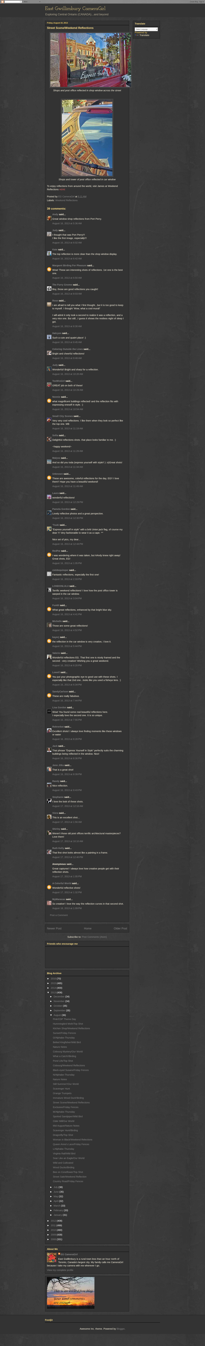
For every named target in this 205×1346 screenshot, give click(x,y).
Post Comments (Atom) (94, 937)
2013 (54, 992)
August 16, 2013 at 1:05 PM (67, 563)
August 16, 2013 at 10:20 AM (67, 374)
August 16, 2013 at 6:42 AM (67, 258)
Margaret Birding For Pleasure (69, 265)
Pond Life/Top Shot (63, 1061)
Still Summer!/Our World (66, 1084)
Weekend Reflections (66, 200)
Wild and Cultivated (63, 1162)
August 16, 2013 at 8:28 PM (67, 739)
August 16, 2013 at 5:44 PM (67, 646)
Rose (55, 300)
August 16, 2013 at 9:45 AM (67, 342)
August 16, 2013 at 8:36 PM (67, 758)
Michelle (57, 621)
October (58, 1006)
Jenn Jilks (58, 765)
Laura (55, 493)
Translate (144, 35)
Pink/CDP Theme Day (64, 1019)
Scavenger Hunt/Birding (65, 1130)
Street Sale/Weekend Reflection (69, 1176)
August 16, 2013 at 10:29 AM (67, 390)
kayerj (55, 637)
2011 (53, 1225)
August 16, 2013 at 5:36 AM (67, 223)
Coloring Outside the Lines (67, 349)
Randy (55, 781)
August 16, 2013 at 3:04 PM (67, 598)
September (60, 1010)
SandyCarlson (60, 691)
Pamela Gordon (61, 509)
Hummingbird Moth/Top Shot (68, 1023)
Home (87, 928)
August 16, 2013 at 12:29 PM (67, 502)
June (56, 1191)
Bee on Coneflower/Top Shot (68, 1172)
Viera (55, 813)
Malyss (56, 458)
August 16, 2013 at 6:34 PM (67, 684)
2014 (54, 988)
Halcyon (56, 333)
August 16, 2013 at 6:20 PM (67, 665)
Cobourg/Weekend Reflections (69, 1065)
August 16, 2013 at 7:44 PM (67, 700)
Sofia (55, 435)
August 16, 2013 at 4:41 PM (67, 614)
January (58, 1215)
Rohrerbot (58, 726)
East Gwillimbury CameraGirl (75, 8)
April (56, 1201)
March (57, 1205)
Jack (55, 746)
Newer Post (54, 928)
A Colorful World (61, 883)
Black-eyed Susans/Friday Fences (71, 1070)
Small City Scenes (62, 416)
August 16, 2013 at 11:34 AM (67, 467)
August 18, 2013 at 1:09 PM (67, 908)
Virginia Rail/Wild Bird (64, 1153)
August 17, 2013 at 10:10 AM (67, 841)
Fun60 (55, 605)
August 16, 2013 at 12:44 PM (67, 544)
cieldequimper (60, 570)
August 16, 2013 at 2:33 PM (67, 579)
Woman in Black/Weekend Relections (72, 1139)
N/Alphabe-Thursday (64, 1074)
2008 (54, 1239)
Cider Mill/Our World (63, 1121)
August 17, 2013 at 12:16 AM (67, 806)
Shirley (56, 829)
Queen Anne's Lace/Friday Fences (71, 1144)
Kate (54, 249)
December (59, 996)
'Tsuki (55, 525)
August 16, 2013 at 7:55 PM (67, 720)
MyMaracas (58, 899)
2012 (54, 1220)
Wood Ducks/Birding (63, 1167)
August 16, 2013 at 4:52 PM (67, 630)
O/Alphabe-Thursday (64, 1037)
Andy (55, 214)
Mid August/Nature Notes (66, 1125)
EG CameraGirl (69, 1254)
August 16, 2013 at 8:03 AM (67, 293)
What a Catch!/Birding (64, 1056)
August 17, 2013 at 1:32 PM (67, 892)
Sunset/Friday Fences (64, 1033)
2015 (54, 983)
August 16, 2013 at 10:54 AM (67, 409)
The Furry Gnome (62, 284)
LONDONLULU (60, 586)
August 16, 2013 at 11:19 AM (67, 428)
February (59, 1210)
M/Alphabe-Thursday (64, 1111)
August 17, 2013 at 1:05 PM (67, 876)
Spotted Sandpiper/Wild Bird (68, 1116)
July (56, 1187)
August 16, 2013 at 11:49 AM (67, 486)
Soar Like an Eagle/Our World (68, 1158)
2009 (54, 1234)
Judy (55, 230)
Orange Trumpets (62, 1093)
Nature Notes (60, 1047)
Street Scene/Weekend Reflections (71, 1102)
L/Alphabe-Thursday (63, 1149)
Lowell (56, 672)
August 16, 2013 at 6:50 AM (67, 277)
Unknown (57, 474)
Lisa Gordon (59, 707)
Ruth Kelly (58, 848)
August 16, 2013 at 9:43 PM (67, 790)
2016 (54, 978)
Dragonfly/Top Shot (63, 1135)
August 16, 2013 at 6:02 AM (67, 242)
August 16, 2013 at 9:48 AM (67, 358)
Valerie (56, 653)
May (56, 1196)
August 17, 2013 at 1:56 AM (67, 822)
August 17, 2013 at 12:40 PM (67, 857)
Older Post (120, 928)
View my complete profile (60, 1270)
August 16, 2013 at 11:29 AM (67, 451)
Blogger (121, 1328)
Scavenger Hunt (61, 1088)
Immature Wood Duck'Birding (68, 1098)
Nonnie (56, 397)
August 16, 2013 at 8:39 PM (67, 774)
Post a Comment (59, 915)
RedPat (56, 551)
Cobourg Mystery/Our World (68, 1051)
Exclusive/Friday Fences (65, 1107)
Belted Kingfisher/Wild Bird (67, 1042)
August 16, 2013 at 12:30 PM (67, 518)
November (59, 1001)
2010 (54, 1230)
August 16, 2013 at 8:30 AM (67, 326)
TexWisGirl (58, 381)
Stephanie (58, 797)
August (58, 1015)
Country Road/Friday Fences (68, 1181)
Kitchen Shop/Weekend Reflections (71, 1028)
